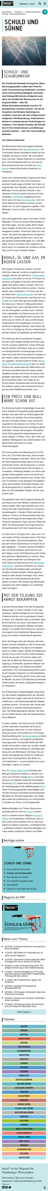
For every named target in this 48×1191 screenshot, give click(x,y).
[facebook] (6, 1187)
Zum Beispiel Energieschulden (20, 880)
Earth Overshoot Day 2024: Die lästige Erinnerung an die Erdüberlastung (24, 966)
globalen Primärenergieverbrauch (23, 362)
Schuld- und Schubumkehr (19, 873)
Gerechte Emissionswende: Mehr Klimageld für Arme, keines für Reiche (25, 960)
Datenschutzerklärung (24, 1180)
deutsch (23, 3)
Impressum (7, 1180)
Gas (11, 300)
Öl (3, 300)
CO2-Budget (18, 196)
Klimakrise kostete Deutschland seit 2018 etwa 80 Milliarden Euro (24, 1005)
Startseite (6, 11)
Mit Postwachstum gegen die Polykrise (23, 980)
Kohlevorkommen (24, 294)
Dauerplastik (12, 884)
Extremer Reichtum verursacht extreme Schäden (25, 947)
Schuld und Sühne (33, 11)
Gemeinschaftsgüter (30, 735)
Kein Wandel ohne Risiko (17, 877)
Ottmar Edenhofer (18, 770)
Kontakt (29, 1177)
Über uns (19, 1177)
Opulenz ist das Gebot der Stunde (21, 888)
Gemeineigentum (31, 149)
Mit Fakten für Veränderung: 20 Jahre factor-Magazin (24, 954)
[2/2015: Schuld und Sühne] (24, 918)
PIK (14, 783)
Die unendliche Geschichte (18, 869)
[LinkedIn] (3, 1187)
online (30, 811)
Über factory (7, 1177)
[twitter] (9, 1187)
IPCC (42, 786)
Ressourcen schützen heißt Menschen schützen (25, 999)
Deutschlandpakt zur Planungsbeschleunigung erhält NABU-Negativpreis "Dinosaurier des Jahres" (25, 973)
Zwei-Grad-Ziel (28, 199)
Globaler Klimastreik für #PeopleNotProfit (20, 987)
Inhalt (39, 1180)
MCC (31, 776)
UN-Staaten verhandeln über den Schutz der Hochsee (25, 993)
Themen (18, 11)
